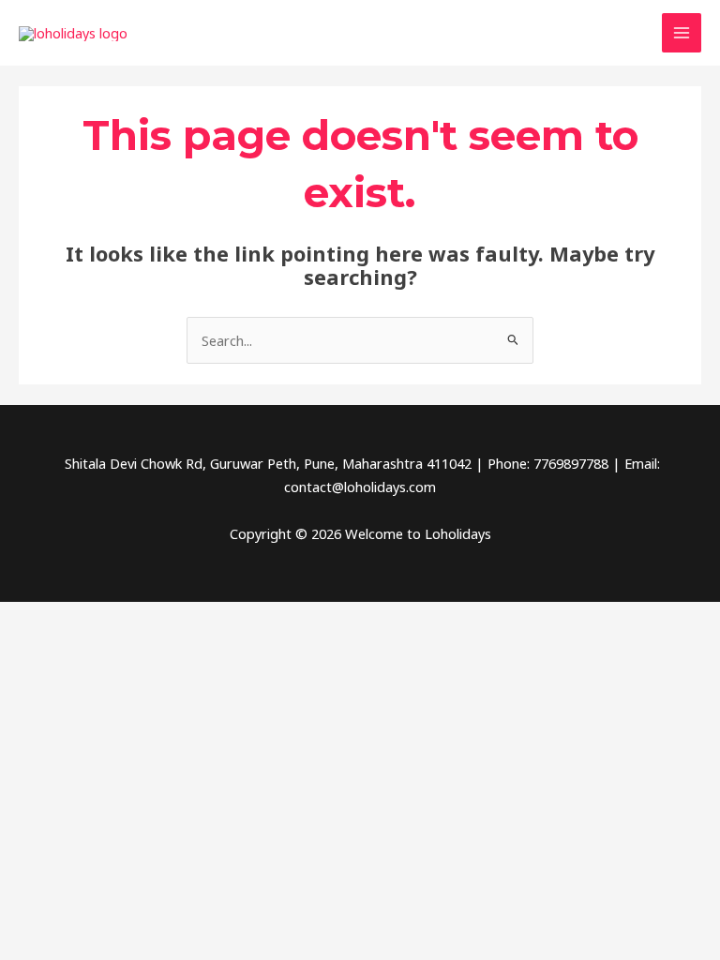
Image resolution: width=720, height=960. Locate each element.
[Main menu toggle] (681, 32)
